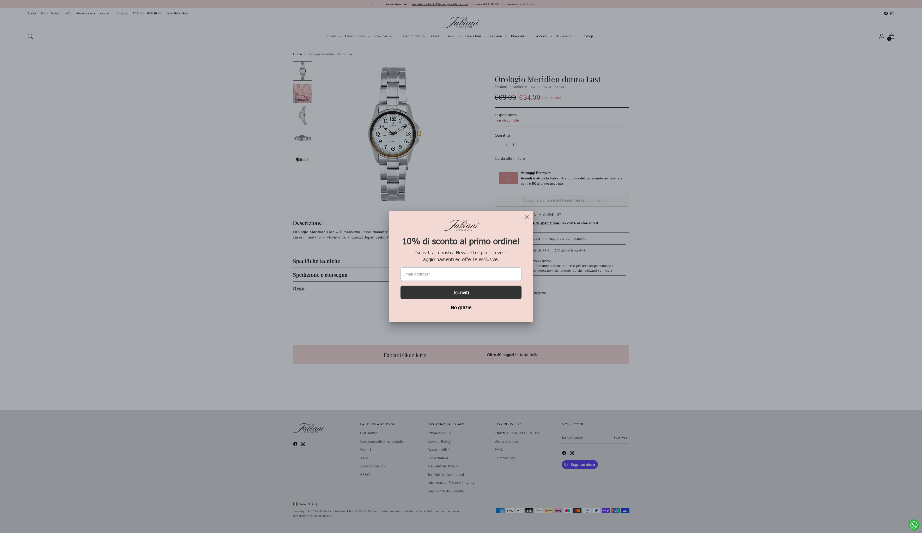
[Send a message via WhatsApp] (914, 525)
